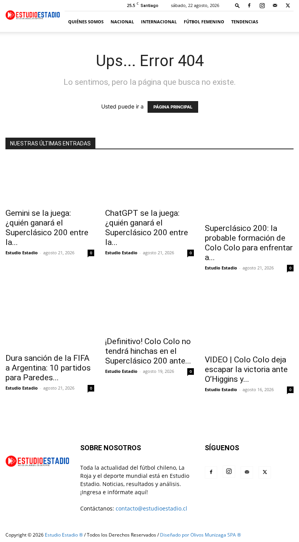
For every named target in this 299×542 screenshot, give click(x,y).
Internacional (159, 21)
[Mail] (275, 5)
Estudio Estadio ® (64, 535)
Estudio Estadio (21, 252)
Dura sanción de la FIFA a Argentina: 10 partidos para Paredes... (48, 367)
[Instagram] (262, 5)
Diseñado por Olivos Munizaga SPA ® (200, 535)
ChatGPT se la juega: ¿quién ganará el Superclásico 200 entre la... (146, 227)
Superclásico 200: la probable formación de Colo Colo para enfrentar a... (249, 243)
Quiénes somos (86, 21)
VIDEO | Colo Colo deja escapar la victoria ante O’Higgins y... (246, 369)
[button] (237, 5)
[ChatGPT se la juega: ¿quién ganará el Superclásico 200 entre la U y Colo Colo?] (149, 181)
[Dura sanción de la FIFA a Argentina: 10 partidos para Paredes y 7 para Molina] (49, 318)
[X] (288, 5)
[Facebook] (249, 5)
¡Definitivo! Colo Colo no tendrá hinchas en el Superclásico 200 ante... (148, 351)
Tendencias (244, 21)
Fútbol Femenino (204, 21)
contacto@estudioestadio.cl (151, 508)
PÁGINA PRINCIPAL (172, 107)
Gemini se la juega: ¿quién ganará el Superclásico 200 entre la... (46, 227)
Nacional (122, 21)
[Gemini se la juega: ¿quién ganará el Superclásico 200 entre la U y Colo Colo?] (49, 181)
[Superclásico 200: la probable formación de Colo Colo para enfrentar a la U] (249, 189)
